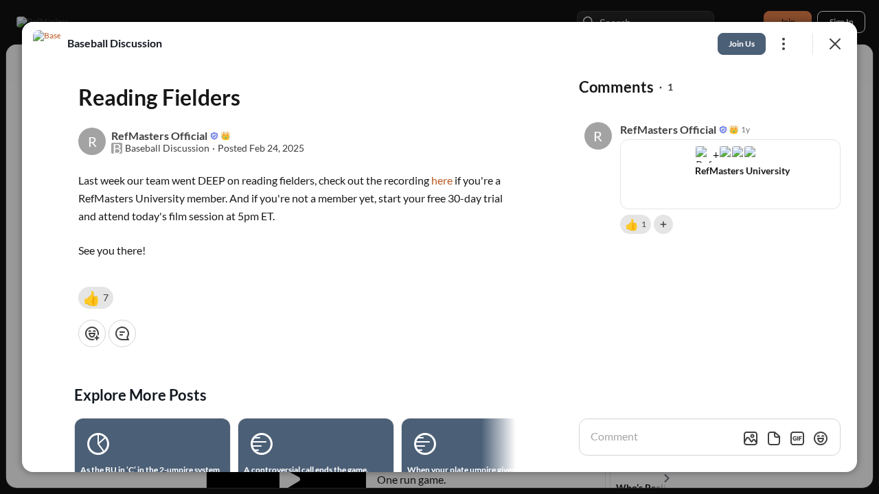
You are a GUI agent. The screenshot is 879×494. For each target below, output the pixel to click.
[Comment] (122, 333)
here (442, 180)
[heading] (114, 43)
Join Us (742, 43)
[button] (95, 298)
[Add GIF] (797, 438)
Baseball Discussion (167, 148)
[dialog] (439, 247)
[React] (92, 333)
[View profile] (46, 44)
